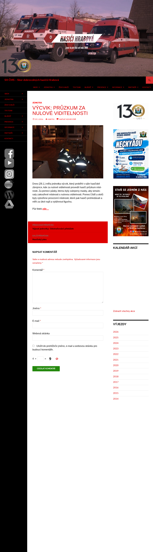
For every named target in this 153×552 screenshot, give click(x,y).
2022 (115, 354)
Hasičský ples (40, 238)
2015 (115, 393)
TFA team (77, 87)
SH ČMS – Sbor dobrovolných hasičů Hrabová (31, 80)
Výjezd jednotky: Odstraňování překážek (53, 227)
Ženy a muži (64, 87)
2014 (115, 399)
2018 (115, 377)
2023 (115, 349)
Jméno (36, 308)
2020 (115, 365)
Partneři (132, 87)
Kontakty (146, 87)
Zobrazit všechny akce (124, 311)
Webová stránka (41, 333)
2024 (115, 343)
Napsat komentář (67, 119)
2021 (115, 360)
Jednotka (48, 87)
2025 (115, 338)
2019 (115, 371)
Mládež (88, 87)
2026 (115, 332)
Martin (51, 119)
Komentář (38, 270)
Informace (117, 87)
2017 (115, 382)
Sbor (35, 87)
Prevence (101, 87)
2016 (115, 388)
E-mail (36, 321)
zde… (45, 209)
